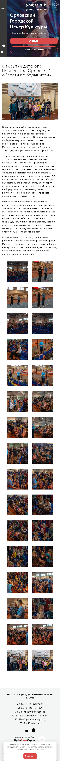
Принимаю (30, 756)
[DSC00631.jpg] (42, 505)
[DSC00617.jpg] (17, 479)
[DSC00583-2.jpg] (42, 324)
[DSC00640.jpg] (42, 557)
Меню (3, 8)
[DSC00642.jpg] (17, 583)
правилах (41, 749)
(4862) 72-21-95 (36, 5)
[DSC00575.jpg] (17, 298)
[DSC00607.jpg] (42, 428)
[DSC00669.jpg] (17, 661)
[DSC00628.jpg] (17, 505)
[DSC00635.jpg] (17, 557)
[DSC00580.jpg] (17, 324)
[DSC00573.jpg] (17, 272)
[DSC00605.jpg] (17, 428)
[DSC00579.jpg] (42, 298)
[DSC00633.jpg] (17, 531)
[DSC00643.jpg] (42, 583)
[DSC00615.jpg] (42, 453)
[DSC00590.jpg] (17, 402)
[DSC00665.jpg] (42, 635)
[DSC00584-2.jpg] (17, 350)
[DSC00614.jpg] (17, 453)
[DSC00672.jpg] (42, 661)
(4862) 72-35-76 (36, 9)
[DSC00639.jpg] (42, 531)
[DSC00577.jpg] (42, 272)
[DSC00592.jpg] (42, 350)
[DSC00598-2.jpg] (42, 376)
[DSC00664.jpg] (17, 635)
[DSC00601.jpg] (42, 402)
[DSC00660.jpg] (42, 609)
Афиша (34, 41)
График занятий (34, 49)
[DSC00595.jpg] (17, 376)
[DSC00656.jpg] (17, 609)
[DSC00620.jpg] (42, 479)
